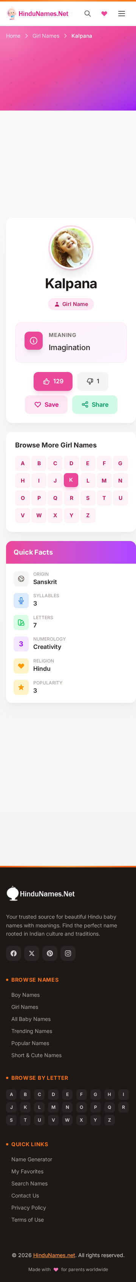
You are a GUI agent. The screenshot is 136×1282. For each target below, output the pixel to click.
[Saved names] (104, 13)
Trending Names (31, 1031)
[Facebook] (13, 953)
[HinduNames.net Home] (38, 13)
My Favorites (27, 1171)
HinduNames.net (54, 1255)
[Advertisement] (68, 146)
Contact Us (25, 1195)
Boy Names (25, 994)
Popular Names (30, 1043)
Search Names (29, 1183)
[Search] (87, 13)
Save (52, 404)
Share (100, 404)
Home (13, 35)
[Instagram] (68, 953)
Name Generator (31, 1159)
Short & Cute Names (36, 1055)
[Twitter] (31, 953)
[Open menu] (121, 13)
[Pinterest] (49, 953)
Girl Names (45, 35)
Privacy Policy (28, 1207)
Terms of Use (27, 1219)
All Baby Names (31, 1019)
